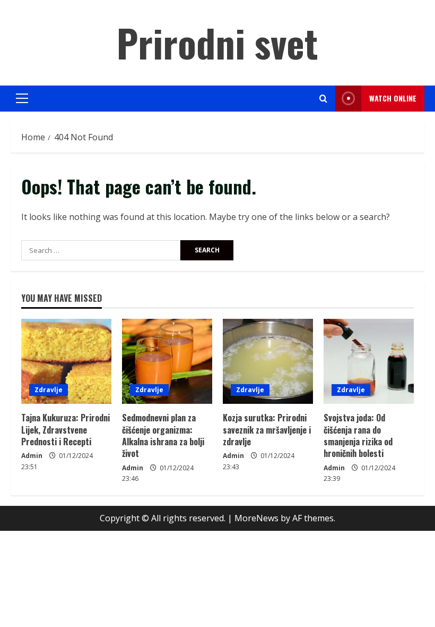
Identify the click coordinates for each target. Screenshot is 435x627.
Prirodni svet (217, 42)
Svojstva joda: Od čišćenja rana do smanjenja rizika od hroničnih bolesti (358, 435)
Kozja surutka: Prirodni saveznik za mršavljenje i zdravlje (267, 429)
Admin (31, 455)
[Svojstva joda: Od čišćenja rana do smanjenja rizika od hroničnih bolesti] (369, 361)
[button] (22, 98)
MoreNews (256, 518)
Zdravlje (48, 389)
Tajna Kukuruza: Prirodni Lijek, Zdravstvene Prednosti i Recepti (65, 429)
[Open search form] (323, 98)
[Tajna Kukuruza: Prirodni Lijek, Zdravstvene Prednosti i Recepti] (66, 361)
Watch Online (392, 98)
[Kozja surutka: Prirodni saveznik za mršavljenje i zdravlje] (268, 361)
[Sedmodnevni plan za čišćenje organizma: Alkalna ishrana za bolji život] (167, 361)
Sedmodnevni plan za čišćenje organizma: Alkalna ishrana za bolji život (163, 435)
